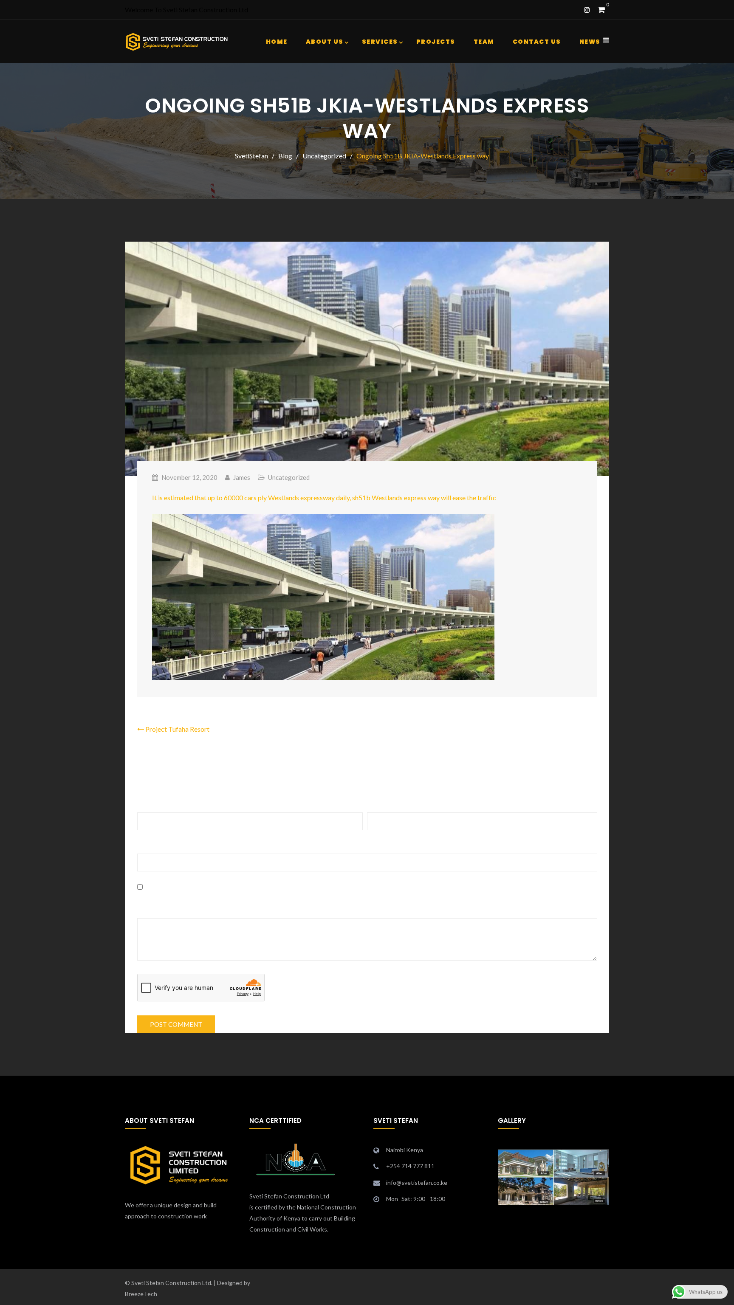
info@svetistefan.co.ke (416, 1182)
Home (277, 41)
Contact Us (537, 41)
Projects (435, 41)
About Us (325, 41)
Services (380, 41)
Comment (155, 910)
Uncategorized (289, 477)
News (590, 41)
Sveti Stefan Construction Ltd (289, 1196)
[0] (601, 10)
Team (484, 41)
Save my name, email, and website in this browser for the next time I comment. (271, 887)
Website (150, 846)
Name (148, 804)
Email (377, 804)
